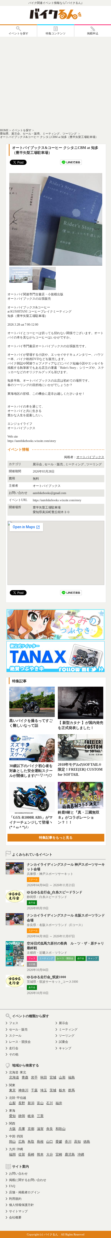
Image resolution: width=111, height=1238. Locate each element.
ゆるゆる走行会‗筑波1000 (46, 977)
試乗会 (63, 1042)
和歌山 (61, 1129)
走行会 (13, 1048)
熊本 (40, 1154)
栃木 (62, 1090)
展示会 (63, 1023)
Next (97, 229)
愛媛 (59, 1142)
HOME (4, 130)
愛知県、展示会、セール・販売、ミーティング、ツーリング (38, 133)
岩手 (34, 1077)
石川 (49, 1103)
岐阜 (31, 1116)
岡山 (12, 1142)
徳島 (86, 1142)
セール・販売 (18, 1029)
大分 (49, 1154)
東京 (12, 1090)
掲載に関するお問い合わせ (27, 1180)
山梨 (12, 1103)
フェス (13, 1023)
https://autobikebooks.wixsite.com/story (57, 500)
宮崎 (59, 1154)
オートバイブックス (90, 457)
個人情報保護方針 (21, 1205)
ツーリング (66, 1035)
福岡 (12, 1154)
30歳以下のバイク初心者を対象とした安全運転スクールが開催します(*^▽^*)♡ (31, 771)
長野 (21, 1103)
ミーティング (68, 1029)
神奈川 (23, 1090)
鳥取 (31, 1142)
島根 (40, 1142)
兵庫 (21, 1129)
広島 (21, 1142)
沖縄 (80, 1154)
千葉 (34, 1090)
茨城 (53, 1090)
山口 (49, 1142)
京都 (31, 1129)
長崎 (31, 1154)
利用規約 (15, 1199)
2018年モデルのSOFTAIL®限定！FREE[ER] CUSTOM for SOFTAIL (80, 770)
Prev (15, 229)
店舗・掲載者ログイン (24, 1192)
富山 (40, 1103)
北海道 (14, 1077)
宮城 (53, 1077)
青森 (25, 1077)
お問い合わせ (18, 1173)
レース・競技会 (20, 1042)
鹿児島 (70, 1154)
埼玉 (43, 1090)
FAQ (12, 1186)
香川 (68, 1142)
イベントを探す (21, 130)
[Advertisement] (55, 82)
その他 (13, 1054)
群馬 (71, 1090)
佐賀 (21, 1154)
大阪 (12, 1129)
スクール (15, 1035)
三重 (40, 1116)
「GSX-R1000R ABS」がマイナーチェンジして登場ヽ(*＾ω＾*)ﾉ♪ (31, 822)
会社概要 (15, 1217)
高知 (77, 1142)
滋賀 (40, 1129)
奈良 (49, 1129)
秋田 (43, 1077)
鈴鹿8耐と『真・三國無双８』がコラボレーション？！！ (78, 817)
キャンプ (65, 1048)
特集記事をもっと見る (56, 837)
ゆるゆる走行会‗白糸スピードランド (54, 892)
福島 (71, 1077)
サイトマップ (18, 1211)
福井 (59, 1103)
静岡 (21, 1116)
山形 (62, 1077)
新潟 (31, 1103)
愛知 (12, 1116)
